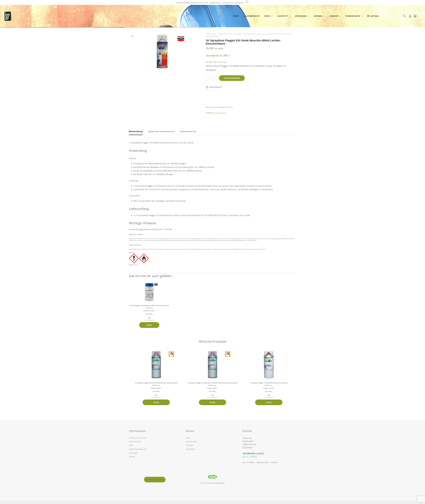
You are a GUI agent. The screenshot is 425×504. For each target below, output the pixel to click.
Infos (267, 16)
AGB (130, 445)
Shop (214, 34)
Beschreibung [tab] (136, 131)
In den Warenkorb (232, 78)
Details (149, 325)
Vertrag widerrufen (155, 479)
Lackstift (282, 16)
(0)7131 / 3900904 (250, 456)
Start (236, 16)
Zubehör (333, 16)
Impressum (133, 453)
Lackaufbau (190, 449)
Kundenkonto (353, 16)
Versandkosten (222, 62)
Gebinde (318, 16)
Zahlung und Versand (137, 438)
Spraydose (301, 16)
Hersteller (190, 445)
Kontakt (132, 456)
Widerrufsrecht (135, 441)
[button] (132, 36)
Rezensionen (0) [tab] (188, 131)
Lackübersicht (252, 16)
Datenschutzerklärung (137, 449)
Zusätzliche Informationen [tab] (161, 131)
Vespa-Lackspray (235, 34)
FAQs (188, 438)
